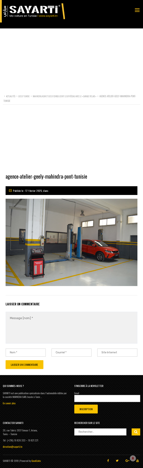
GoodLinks (36, 461)
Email (76, 393)
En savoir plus (9, 403)
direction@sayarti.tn (12, 446)
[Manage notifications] (133, 458)
